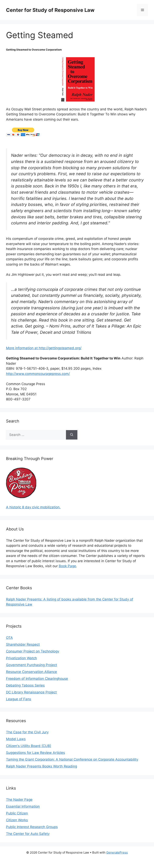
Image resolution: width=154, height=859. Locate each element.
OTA (9, 638)
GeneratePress (117, 852)
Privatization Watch (21, 658)
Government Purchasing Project (31, 665)
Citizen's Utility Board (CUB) (28, 746)
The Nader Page (19, 800)
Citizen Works (17, 820)
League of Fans (18, 699)
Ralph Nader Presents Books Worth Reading (41, 766)
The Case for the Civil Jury (27, 732)
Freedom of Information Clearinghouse (37, 679)
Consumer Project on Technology (32, 651)
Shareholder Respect (23, 644)
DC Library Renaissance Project (31, 692)
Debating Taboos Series (25, 685)
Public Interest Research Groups (32, 827)
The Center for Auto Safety (28, 834)
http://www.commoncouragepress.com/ (38, 374)
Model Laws (16, 739)
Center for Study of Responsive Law (50, 10)
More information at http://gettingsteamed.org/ (43, 348)
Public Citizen (17, 813)
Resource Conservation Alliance (31, 672)
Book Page (67, 566)
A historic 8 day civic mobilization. (33, 507)
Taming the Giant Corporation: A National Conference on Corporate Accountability (72, 759)
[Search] (71, 435)
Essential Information (23, 806)
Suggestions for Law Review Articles (35, 753)
